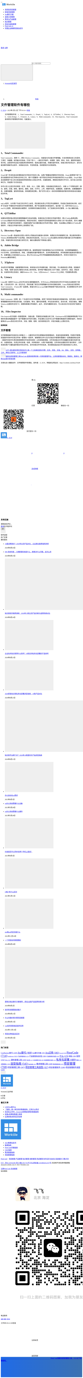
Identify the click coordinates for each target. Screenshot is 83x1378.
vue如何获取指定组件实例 (14, 1026)
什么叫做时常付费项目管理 (14, 1018)
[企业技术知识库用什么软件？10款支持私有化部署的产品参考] (29, 649)
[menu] (1, 2)
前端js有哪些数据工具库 (13, 1114)
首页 (11, 83)
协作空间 (46, 1159)
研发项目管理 (10, 12)
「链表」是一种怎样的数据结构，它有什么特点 (22, 1109)
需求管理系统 (58, 1064)
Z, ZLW (3, 110)
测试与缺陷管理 (10, 24)
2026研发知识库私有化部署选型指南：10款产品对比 (23, 694)
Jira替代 (25, 1052)
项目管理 (12, 1159)
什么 (64, 1056)
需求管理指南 (10, 1152)
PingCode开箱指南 (11, 1147)
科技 (28, 110)
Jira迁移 (52, 1052)
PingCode (4, 1159)
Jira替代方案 (9, 14)
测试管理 (39, 1159)
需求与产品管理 (10, 19)
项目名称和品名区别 (12, 1034)
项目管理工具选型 (36, 1067)
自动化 (52, 1159)
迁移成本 (5, 1064)
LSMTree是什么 (10, 1107)
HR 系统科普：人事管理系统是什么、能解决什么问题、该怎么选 (28, 552)
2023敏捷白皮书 (10, 1143)
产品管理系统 (23, 1056)
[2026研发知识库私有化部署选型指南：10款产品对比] (29, 690)
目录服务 (58, 1159)
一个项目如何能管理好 (13, 940)
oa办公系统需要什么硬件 (14, 811)
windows (12, 1056)
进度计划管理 (10, 17)
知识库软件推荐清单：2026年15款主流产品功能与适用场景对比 (27, 613)
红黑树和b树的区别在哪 (13, 1116)
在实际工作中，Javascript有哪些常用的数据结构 (22, 1112)
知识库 (30, 1060)
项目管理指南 (10, 1155)
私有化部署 (66, 1059)
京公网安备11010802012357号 (26, 1163)
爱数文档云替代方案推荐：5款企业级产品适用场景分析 (25, 1002)
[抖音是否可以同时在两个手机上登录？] (29, 848)
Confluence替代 (9, 1053)
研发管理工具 (38, 1060)
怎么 (8, 1060)
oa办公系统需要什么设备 (14, 803)
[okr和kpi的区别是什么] (29, 928)
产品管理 (19, 1159)
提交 (3, 529)
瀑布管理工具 (18, 1060)
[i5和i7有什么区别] (29, 888)
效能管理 (32, 1159)
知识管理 (8, 22)
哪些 (72, 1056)
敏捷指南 (8, 1145)
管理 (78, 1060)
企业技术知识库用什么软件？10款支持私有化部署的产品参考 (27, 653)
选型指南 (19, 1063)
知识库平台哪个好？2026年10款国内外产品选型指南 (23, 755)
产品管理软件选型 (52, 1056)
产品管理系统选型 (37, 1056)
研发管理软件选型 (50, 1060)
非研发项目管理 (10, 9)
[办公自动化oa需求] (29, 791)
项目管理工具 (16, 1067)
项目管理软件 (57, 1067)
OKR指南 (8, 1150)
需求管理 (32, 1064)
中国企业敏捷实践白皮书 (14, 28)
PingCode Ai (9, 26)
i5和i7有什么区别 (11, 892)
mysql (63, 1053)
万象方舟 (65, 1159)
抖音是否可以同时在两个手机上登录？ (18, 852)
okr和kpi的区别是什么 (12, 932)
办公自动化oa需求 (11, 795)
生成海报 (34, 469)
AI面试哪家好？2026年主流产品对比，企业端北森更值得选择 (27, 544)
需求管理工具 (44, 1064)
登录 (2, 48)
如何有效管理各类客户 (13, 1010)
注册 (6, 48)
